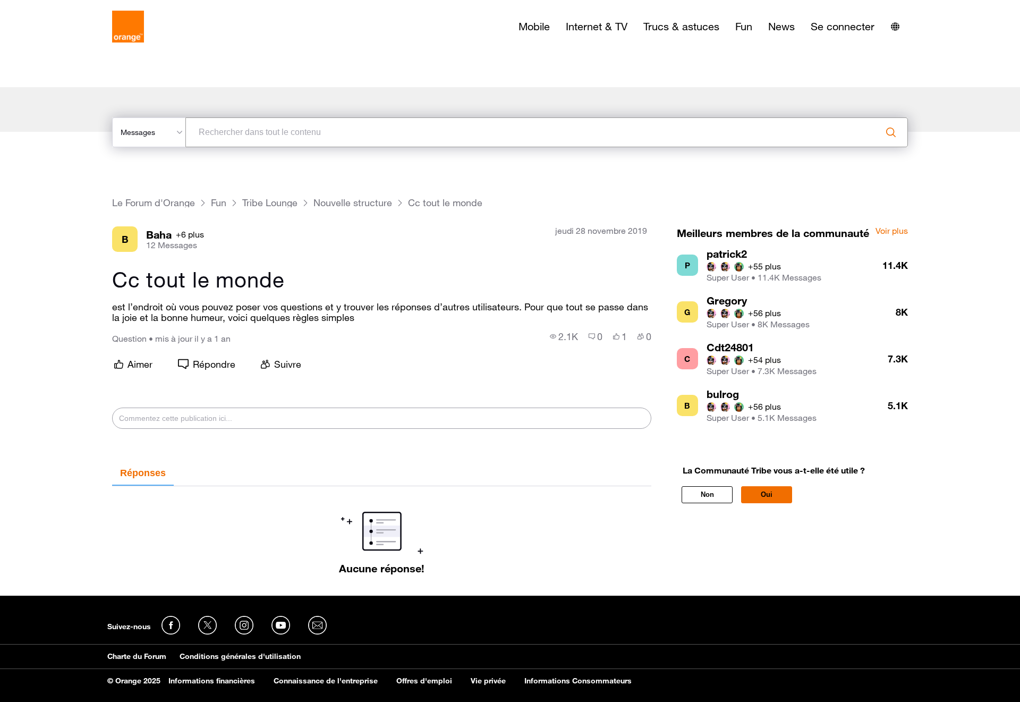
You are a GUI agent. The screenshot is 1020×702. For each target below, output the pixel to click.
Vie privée (488, 681)
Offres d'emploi (424, 681)
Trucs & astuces (681, 26)
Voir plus (892, 231)
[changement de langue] (895, 26)
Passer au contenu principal (56, 8)
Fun (743, 26)
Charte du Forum (136, 656)
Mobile (534, 26)
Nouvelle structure (352, 202)
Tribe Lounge (270, 202)
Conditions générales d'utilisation (240, 656)
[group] (564, 336)
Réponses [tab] (143, 473)
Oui (766, 494)
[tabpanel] (381, 530)
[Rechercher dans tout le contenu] (891, 132)
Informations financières (211, 681)
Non (707, 494)
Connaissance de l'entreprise (326, 681)
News (781, 26)
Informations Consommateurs (578, 681)
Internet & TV (596, 26)
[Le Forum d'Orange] (128, 26)
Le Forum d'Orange (153, 202)
